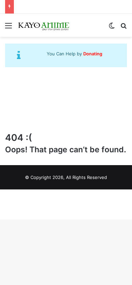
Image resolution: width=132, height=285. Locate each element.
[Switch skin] (111, 27)
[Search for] (123, 27)
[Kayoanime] (44, 25)
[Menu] (8, 27)
